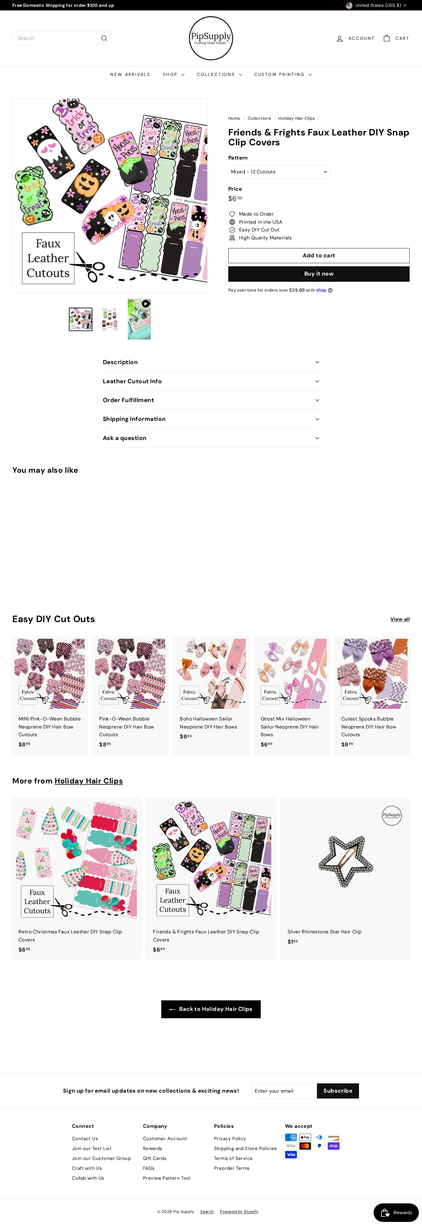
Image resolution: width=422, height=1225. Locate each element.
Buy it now (319, 273)
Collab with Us (88, 1178)
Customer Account (165, 1139)
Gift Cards (155, 1158)
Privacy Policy (230, 1139)
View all (400, 619)
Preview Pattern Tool (166, 1178)
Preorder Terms (232, 1168)
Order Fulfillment (128, 400)
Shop (171, 74)
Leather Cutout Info (132, 381)
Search (206, 1211)
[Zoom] (110, 195)
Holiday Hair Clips (296, 118)
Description (120, 362)
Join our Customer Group (101, 1158)
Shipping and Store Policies (245, 1148)
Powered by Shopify (239, 1211)
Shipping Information (134, 419)
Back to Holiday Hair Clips (215, 1009)
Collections (217, 74)
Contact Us (85, 1139)
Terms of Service (233, 1158)
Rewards (152, 1148)
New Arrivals (130, 74)
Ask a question (125, 438)
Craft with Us (87, 1168)
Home (235, 118)
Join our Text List (92, 1148)
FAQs (149, 1168)
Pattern (238, 157)
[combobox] (61, 38)
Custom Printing (280, 74)
